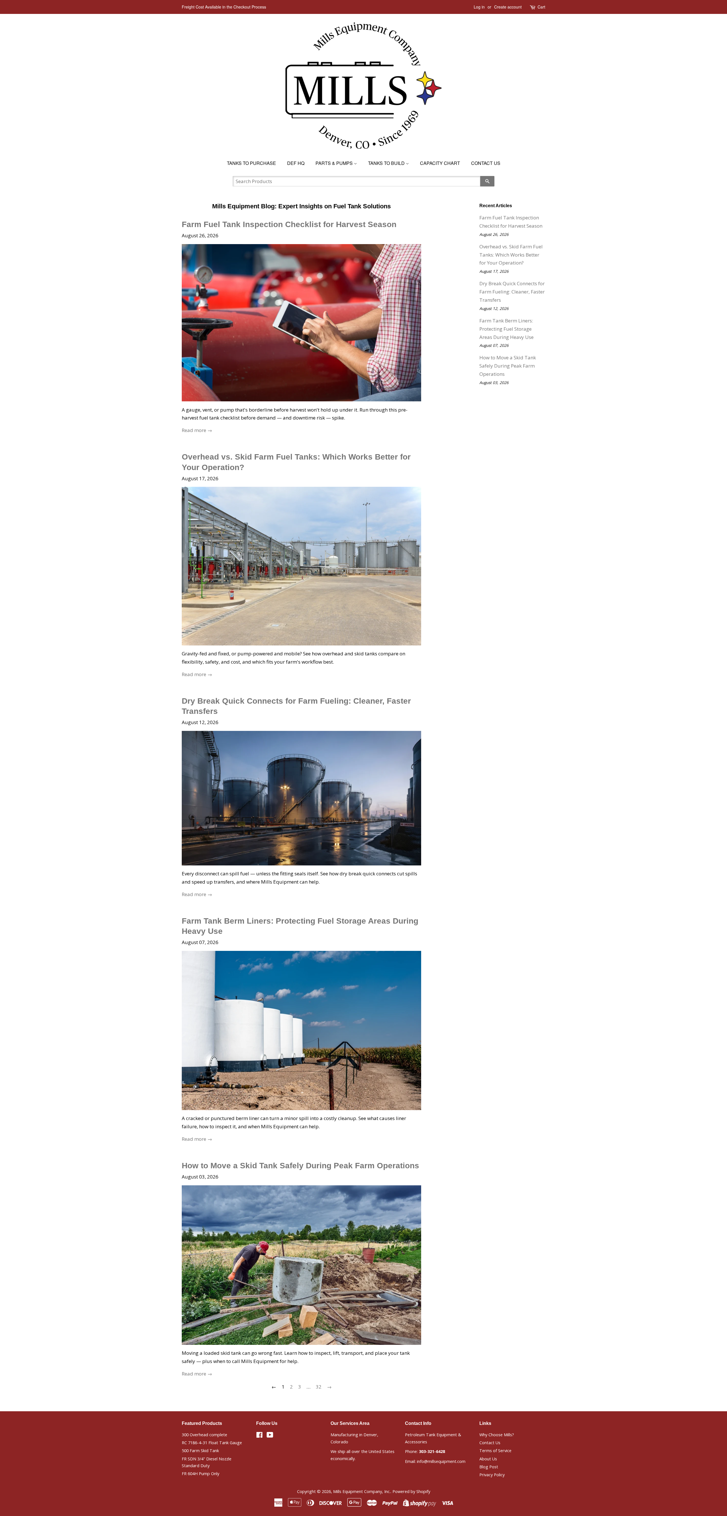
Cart (541, 7)
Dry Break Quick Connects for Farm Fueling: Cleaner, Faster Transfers (512, 291)
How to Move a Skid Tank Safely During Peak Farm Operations (300, 1165)
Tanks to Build (387, 163)
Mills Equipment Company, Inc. (361, 1491)
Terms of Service (495, 1450)
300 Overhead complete (204, 1434)
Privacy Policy (492, 1474)
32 (318, 1386)
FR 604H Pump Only (200, 1473)
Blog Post (488, 1466)
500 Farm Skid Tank (200, 1450)
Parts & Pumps (335, 163)
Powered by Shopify (411, 1491)
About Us (488, 1459)
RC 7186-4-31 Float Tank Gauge (212, 1442)
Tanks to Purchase (251, 163)
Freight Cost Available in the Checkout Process (224, 7)
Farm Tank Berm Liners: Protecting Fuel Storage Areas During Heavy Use (506, 328)
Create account (508, 7)
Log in (479, 7)
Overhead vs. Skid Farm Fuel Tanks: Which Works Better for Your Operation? (511, 254)
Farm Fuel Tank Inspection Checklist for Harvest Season (289, 224)
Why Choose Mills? (496, 1434)
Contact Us (485, 163)
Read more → (197, 430)
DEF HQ (295, 163)
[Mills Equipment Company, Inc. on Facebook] (259, 1436)
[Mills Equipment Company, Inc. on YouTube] (270, 1436)
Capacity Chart (440, 163)
